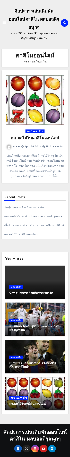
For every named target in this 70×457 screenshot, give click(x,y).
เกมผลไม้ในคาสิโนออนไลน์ (35, 138)
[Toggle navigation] (4, 23)
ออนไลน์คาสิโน (35, 131)
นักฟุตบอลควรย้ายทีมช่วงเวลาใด (24, 207)
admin (16, 146)
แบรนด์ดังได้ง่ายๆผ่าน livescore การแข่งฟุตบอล (33, 216)
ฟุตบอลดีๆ (16, 287)
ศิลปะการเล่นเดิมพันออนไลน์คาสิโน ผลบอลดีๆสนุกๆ (34, 19)
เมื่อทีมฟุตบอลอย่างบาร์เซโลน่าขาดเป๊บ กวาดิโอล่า (35, 225)
